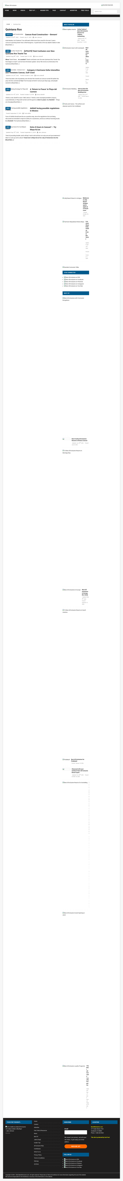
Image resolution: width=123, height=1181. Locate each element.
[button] (104, 1141)
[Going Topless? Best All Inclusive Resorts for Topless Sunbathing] (69, 29)
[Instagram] (111, 18)
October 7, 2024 (87, 256)
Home (7, 10)
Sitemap (36, 1161)
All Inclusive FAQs (39, 1145)
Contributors (37, 1148)
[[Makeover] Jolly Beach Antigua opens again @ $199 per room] (72, 198)
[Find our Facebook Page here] (73, 279)
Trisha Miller (27, 113)
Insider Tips (44, 10)
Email (66, 1129)
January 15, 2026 (80, 763)
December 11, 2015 (81, 42)
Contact (63, 10)
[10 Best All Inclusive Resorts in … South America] (75, 611)
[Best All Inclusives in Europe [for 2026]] (72, 590)
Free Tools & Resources (40, 1130)
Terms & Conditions (39, 1158)
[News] (13, 51)
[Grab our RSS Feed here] (72, 277)
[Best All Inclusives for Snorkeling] (75, 783)
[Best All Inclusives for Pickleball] (66, 760)
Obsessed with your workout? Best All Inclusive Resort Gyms (80, 770)
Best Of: (67, 293)
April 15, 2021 (28, 56)
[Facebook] (107, 18)
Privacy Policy (38, 1155)
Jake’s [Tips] (37, 1139)
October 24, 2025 (76, 776)
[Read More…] (9, 45)
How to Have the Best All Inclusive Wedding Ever (83, 90)
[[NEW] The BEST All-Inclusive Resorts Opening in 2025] (75, 914)
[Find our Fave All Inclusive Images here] (73, 281)
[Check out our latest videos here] (73, 286)
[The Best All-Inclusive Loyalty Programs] (74, 1066)
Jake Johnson (38, 37)
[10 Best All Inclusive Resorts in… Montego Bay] (75, 452)
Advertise (73, 10)
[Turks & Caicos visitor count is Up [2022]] (75, 105)
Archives (36, 1164)
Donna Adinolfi (39, 56)
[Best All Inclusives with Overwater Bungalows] (75, 299)
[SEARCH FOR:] (105, 11)
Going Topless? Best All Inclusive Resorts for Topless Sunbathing (82, 32)
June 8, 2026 (75, 444)
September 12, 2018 (30, 132)
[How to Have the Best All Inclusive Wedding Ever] (69, 89)
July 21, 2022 (28, 37)
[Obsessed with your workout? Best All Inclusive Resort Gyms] (66, 771)
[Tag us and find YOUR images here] (74, 284)
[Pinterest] (114, 18)
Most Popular (69, 24)
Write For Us (37, 1152)
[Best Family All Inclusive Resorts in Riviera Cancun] (66, 441)
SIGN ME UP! (75, 1146)
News (15, 10)
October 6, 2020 (29, 75)
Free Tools (85, 10)
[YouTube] (118, 18)
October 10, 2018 (29, 94)
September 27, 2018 (16, 113)
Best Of (36, 1136)
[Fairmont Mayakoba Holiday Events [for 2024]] (73, 222)
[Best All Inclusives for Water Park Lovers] (73, 48)
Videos (22, 10)
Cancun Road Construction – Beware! (41, 34)
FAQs (54, 10)
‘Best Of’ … (32, 10)
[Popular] (14, 34)
